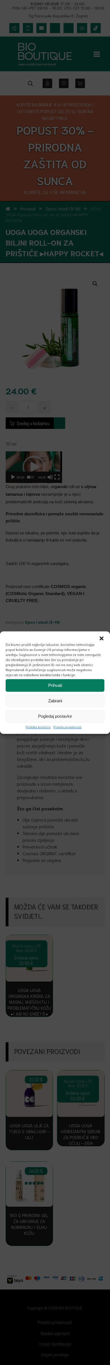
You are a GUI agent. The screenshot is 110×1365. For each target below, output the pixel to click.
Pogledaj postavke (55, 716)
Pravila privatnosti (67, 726)
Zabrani (55, 700)
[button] (101, 638)
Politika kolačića (38, 726)
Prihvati (55, 685)
